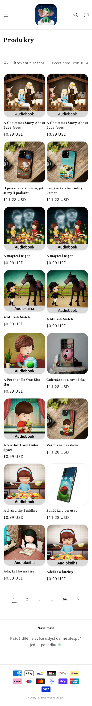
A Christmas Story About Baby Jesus (24, 125)
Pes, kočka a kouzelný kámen (64, 190)
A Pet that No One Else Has (22, 382)
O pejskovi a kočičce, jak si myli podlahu (24, 190)
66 (65, 599)
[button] (6, 15)
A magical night (17, 256)
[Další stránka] (78, 599)
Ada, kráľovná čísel (20, 571)
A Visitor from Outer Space (21, 447)
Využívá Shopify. (55, 697)
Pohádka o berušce (61, 510)
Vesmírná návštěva (62, 445)
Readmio (41, 697)
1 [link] (14, 599)
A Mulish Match (17, 317)
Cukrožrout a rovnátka (65, 380)
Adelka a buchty (60, 572)
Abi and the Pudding (20, 510)
